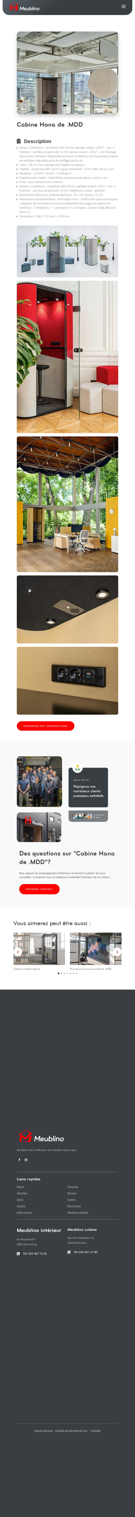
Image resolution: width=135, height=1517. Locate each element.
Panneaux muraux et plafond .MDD (90, 968)
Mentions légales (78, 1212)
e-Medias (95, 1430)
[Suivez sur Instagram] (26, 1159)
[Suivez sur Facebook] (19, 1159)
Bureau (72, 1193)
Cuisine (21, 1206)
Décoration (74, 1206)
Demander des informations (46, 726)
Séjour (21, 1186)
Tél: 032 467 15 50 (35, 1253)
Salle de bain (24, 1212)
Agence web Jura (43, 1430)
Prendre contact (39, 889)
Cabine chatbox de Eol (27, 968)
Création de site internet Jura (71, 1430)
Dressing (73, 1186)
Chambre (22, 1193)
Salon (20, 1199)
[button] (117, 951)
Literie (71, 1199)
